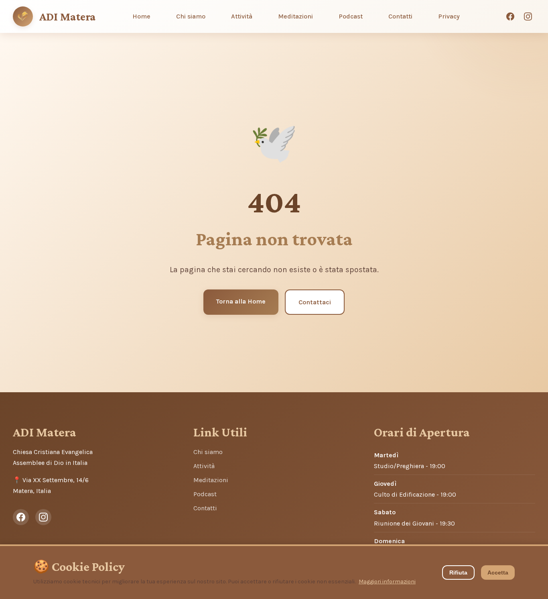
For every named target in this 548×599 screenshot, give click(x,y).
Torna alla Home (241, 301)
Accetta (497, 572)
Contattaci (314, 302)
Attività (241, 16)
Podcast (351, 16)
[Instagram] (528, 16)
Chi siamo (190, 16)
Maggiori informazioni (387, 581)
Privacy (449, 16)
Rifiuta (458, 572)
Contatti (400, 16)
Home (141, 16)
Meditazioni (295, 16)
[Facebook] (510, 16)
